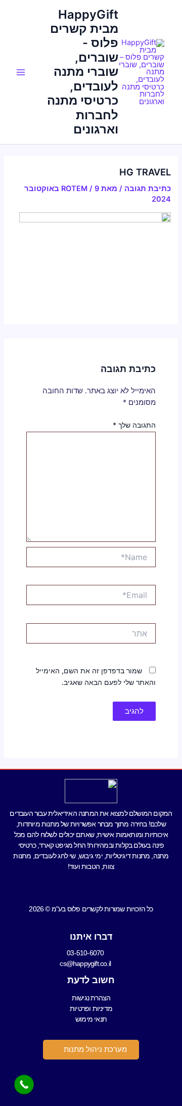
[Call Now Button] (24, 1084)
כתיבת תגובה (147, 188)
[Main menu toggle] (20, 72)
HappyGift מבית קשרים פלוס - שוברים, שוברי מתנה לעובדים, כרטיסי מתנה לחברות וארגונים (82, 72)
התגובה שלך (134, 425)
